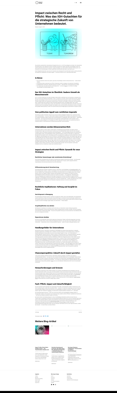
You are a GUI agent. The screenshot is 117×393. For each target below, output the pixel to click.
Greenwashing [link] (77, 274)
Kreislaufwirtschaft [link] (74, 169)
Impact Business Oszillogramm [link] (75, 354)
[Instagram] (55, 384)
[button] (43, 316)
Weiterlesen (37, 361)
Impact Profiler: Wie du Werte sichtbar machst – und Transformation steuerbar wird (42, 348)
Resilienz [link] (50, 290)
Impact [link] (65, 85)
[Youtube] (53, 384)
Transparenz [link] (44, 239)
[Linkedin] (51, 384)
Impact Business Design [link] (54, 300)
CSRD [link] (38, 136)
